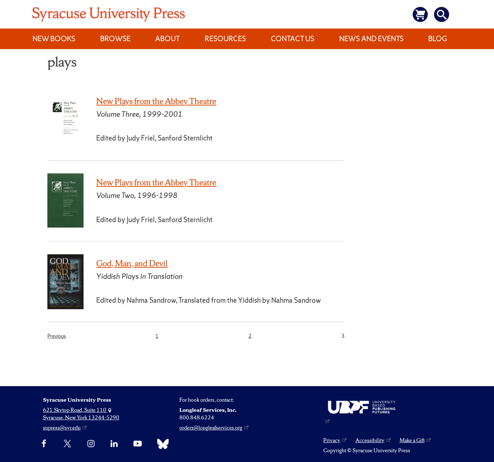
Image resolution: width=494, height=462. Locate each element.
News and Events (371, 38)
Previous (56, 335)
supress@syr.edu (62, 427)
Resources (225, 38)
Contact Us (292, 38)
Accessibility (369, 440)
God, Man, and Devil (132, 263)
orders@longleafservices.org (210, 427)
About (167, 38)
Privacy (331, 440)
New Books (54, 38)
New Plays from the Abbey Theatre (156, 101)
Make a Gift (412, 440)
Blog (437, 38)
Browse (115, 38)
